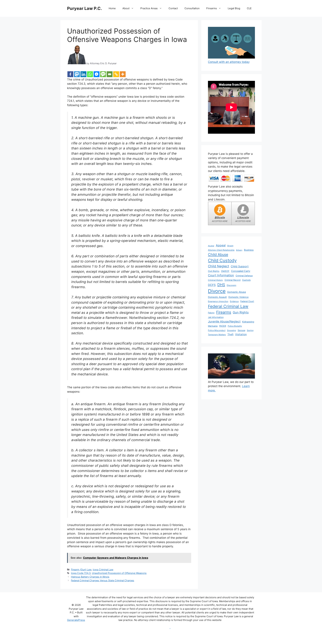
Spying (250, 330)
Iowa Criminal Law (103, 569)
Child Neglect (218, 266)
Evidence (234, 301)
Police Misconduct (216, 330)
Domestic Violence (238, 297)
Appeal (221, 245)
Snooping (231, 330)
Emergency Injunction (218, 301)
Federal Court (247, 301)
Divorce (217, 291)
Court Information (221, 275)
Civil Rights (213, 271)
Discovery (231, 285)
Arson (230, 245)
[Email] (110, 74)
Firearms (211, 8)
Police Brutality (235, 326)
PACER (222, 326)
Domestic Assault (217, 297)
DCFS (212, 285)
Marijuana (213, 326)
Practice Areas (149, 8)
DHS (221, 284)
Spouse (241, 330)
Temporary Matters (217, 334)
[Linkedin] (83, 74)
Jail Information (216, 317)
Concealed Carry (240, 271)
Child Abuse (218, 254)
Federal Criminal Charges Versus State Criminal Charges (102, 580)
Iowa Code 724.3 (81, 573)
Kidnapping (248, 321)
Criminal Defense (244, 275)
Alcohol (211, 246)
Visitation (241, 334)
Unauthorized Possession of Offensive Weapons (119, 573)
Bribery (239, 250)
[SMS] (103, 74)
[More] (123, 74)
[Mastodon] (77, 74)
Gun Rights (241, 312)
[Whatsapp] (90, 74)
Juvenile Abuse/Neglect (224, 321)
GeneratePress (76, 620)
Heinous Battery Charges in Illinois (90, 576)
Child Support (240, 266)
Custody (246, 280)
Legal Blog (234, 8)
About (125, 8)
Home (112, 8)
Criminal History (215, 280)
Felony (211, 312)
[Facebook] (70, 74)
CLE (249, 8)
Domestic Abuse (236, 292)
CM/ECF (225, 271)
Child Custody (222, 260)
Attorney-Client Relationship (221, 250)
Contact (173, 8)
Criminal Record (232, 280)
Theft (230, 334)
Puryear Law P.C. (84, 8)
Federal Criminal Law (228, 306)
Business (249, 250)
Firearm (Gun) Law (81, 569)
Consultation (192, 8)
